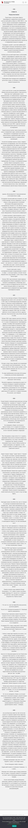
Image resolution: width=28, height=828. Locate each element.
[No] (26, 822)
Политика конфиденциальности (14, 824)
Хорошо (14, 826)
